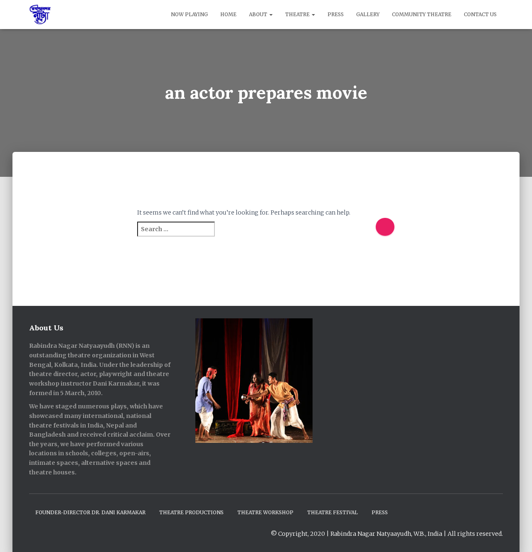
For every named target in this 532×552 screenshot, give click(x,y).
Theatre (298, 14)
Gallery (367, 14)
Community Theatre (421, 14)
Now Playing (189, 14)
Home (228, 14)
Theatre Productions (191, 512)
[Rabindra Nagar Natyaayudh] (40, 14)
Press (336, 14)
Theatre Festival (332, 512)
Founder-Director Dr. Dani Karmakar (90, 512)
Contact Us (480, 14)
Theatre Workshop (265, 512)
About (258, 14)
